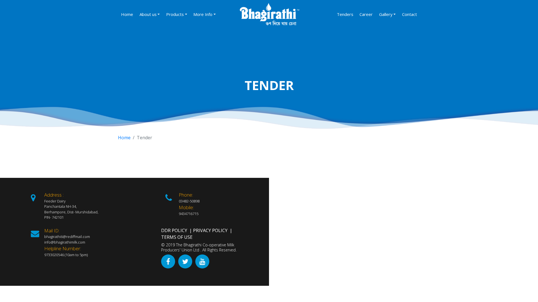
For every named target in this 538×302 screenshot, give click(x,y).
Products (175, 14)
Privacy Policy (210, 230)
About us (148, 14)
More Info (202, 14)
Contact (409, 14)
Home (127, 14)
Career (366, 14)
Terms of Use (177, 237)
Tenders (345, 14)
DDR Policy (174, 230)
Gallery (386, 14)
